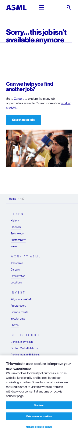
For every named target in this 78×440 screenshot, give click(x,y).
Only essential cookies (39, 416)
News (14, 246)
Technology (17, 233)
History (15, 220)
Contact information (22, 341)
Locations (16, 282)
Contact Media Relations (24, 348)
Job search (17, 263)
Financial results (19, 312)
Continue (39, 405)
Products (16, 227)
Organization (18, 276)
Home (12, 198)
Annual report (18, 305)
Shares (15, 325)
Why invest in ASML (21, 299)
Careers (19, 99)
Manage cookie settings (39, 426)
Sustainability (18, 239)
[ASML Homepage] (16, 7)
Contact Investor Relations (25, 354)
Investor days (18, 318)
